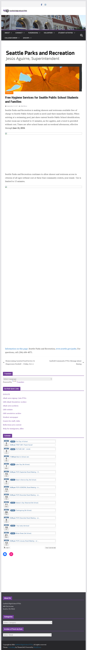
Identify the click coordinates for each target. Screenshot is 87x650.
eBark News (23, 106)
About (7, 33)
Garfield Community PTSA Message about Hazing (65, 362)
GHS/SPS (26, 38)
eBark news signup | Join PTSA (14, 398)
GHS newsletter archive (12, 413)
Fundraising (33, 33)
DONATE (6, 394)
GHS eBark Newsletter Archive (14, 402)
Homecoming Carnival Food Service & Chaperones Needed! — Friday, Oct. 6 (20, 362)
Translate (20, 382)
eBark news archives (10, 406)
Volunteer (48, 33)
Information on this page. (16, 348)
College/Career (11, 38)
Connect (18, 33)
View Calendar (49, 548)
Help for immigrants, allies (13, 428)
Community (9, 92)
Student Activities (65, 33)
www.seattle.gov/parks (66, 348)
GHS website (8, 409)
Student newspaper (10, 417)
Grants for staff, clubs (11, 421)
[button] (11, 32)
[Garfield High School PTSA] (43, 16)
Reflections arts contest (12, 425)
